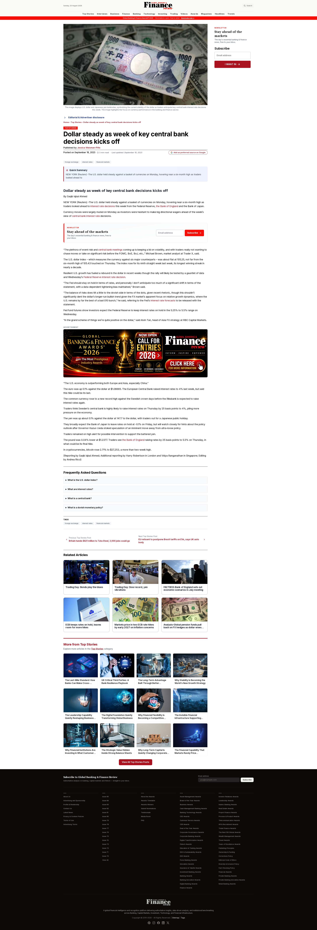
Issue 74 (105, 840)
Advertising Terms (70, 824)
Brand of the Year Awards (190, 800)
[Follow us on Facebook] (158, 922)
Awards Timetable (148, 800)
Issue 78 (105, 824)
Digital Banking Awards (188, 884)
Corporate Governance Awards (192, 832)
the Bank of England (167, 206)
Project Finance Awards (228, 812)
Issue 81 (105, 812)
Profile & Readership (71, 804)
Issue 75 (105, 836)
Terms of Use (68, 820)
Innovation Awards (187, 864)
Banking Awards (186, 876)
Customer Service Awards (190, 820)
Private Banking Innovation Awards (232, 880)
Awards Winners (147, 804)
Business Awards (186, 804)
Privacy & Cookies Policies (73, 816)
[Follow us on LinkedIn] (163, 922)
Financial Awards (225, 872)
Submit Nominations (148, 808)
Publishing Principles (226, 848)
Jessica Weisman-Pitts (88, 148)
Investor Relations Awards (228, 797)
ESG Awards (184, 856)
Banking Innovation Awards (190, 880)
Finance (126, 14)
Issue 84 (105, 800)
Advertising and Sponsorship (74, 800)
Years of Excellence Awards (229, 844)
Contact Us (67, 808)
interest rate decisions (102, 206)
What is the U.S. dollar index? (82, 480)
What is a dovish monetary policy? (85, 507)
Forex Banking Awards (188, 860)
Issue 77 (105, 828)
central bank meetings (110, 249)
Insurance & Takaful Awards (190, 868)
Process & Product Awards (229, 816)
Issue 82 (105, 808)
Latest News (68, 812)
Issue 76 (105, 832)
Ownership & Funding (227, 852)
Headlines (220, 14)
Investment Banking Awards (190, 872)
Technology (149, 14)
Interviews (102, 14)
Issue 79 (105, 820)
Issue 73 (105, 844)
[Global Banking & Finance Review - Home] (158, 5)
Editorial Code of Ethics (227, 860)
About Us (66, 797)
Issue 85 (105, 797)
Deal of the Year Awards (189, 828)
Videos (184, 14)
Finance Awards (186, 888)
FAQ (142, 820)
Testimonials (146, 812)
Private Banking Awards (228, 876)
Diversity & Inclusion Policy (229, 864)
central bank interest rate (86, 216)
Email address (203, 776)
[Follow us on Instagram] (153, 922)
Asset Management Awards (190, 797)
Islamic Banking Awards (228, 804)
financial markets (103, 162)
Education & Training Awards (191, 848)
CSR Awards (184, 824)
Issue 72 (105, 848)
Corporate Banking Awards (190, 836)
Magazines (206, 14)
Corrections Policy (226, 856)
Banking (137, 14)
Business (114, 14)
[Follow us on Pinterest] (149, 922)
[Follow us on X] (168, 922)
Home (66, 122)
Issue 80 (105, 816)
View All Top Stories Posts (135, 762)
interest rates (87, 162)
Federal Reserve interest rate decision (104, 277)
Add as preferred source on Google (189, 153)
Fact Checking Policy (227, 868)
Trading (174, 14)
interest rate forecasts (163, 300)
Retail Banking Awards (227, 884)
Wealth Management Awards (230, 836)
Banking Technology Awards (191, 812)
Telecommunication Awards (229, 820)
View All (105, 860)
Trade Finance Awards (227, 828)
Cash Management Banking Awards (193, 808)
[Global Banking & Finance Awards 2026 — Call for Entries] (135, 353)
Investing (162, 14)
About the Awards (148, 797)
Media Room (146, 816)
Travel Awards (224, 840)
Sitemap (175, 918)
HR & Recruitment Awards (228, 824)
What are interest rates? (80, 489)
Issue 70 (105, 856)
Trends (231, 14)
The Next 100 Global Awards (229, 832)
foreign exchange (71, 162)
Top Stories (88, 14)
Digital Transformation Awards (191, 840)
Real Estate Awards (226, 808)
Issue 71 (105, 852)
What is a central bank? (80, 498)
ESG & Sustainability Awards (190, 852)
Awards (194, 14)
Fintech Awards (186, 844)
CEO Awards (184, 816)
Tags (183, 918)
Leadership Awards (226, 800)
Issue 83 (105, 804)
